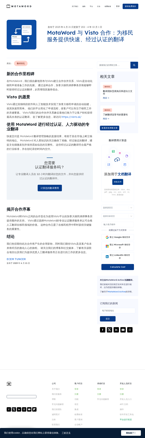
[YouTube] (29, 409)
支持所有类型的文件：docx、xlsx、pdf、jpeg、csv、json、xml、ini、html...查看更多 (117, 192)
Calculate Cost (117, 267)
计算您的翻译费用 (50, 188)
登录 (118, 6)
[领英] (19, 409)
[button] (74, 6)
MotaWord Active (117, 291)
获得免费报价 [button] (130, 6)
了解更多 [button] (66, 433)
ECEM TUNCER (16, 259)
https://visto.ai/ (71, 117)
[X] (14, 409)
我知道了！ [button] (131, 433)
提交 (108, 318)
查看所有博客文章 (110, 128)
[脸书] (9, 409)
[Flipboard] (34, 409)
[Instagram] (24, 409)
